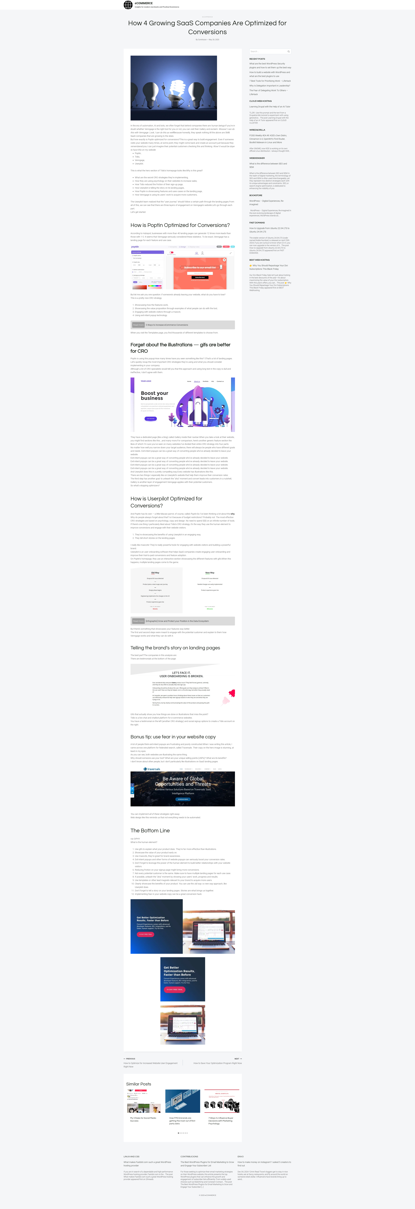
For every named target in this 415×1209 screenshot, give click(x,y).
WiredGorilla (257, 130)
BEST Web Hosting (259, 260)
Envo (241, 1157)
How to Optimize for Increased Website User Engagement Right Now (150, 1063)
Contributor (202, 40)
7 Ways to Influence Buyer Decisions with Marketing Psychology (220, 1121)
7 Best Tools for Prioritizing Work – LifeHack (270, 81)
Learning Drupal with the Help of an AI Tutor (269, 106)
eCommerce (207, 17)
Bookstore (255, 195)
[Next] (236, 1110)
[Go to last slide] (129, 1110)
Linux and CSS (131, 1157)
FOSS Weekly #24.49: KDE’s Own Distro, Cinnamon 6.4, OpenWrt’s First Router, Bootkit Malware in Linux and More (268, 139)
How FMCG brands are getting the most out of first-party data (182, 1121)
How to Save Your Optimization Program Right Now (218, 1061)
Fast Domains (257, 223)
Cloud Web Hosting (260, 101)
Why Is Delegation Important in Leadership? (269, 85)
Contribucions (189, 1157)
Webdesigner (257, 158)
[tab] (178, 1133)
